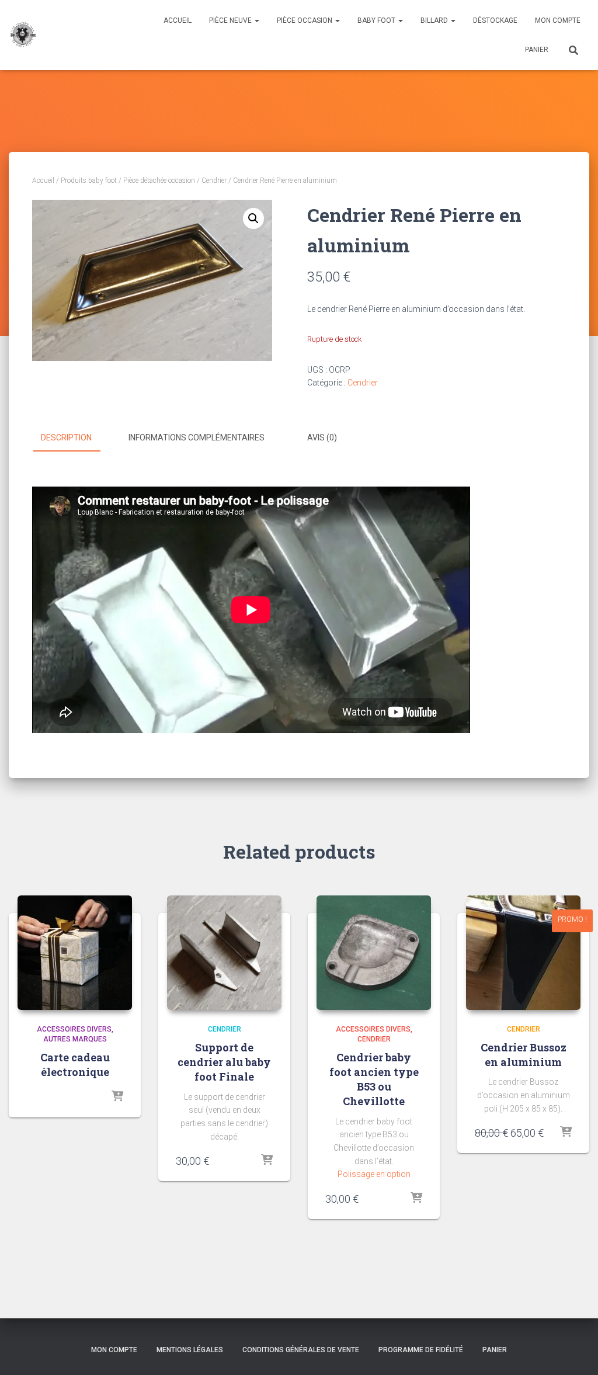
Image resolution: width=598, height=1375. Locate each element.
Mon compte (557, 20)
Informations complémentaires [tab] (196, 437)
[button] (253, 218)
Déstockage (495, 20)
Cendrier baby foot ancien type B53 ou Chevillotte (374, 1079)
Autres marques (75, 1039)
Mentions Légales (190, 1350)
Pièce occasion (305, 20)
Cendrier (214, 180)
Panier (536, 50)
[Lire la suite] (117, 1097)
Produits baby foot (89, 180)
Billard (435, 20)
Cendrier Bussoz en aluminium (523, 1054)
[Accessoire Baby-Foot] (22, 35)
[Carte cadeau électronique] (75, 952)
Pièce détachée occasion (159, 180)
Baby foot (377, 20)
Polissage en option (374, 1174)
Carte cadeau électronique (75, 1064)
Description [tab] (66, 437)
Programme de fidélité (420, 1350)
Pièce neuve (231, 20)
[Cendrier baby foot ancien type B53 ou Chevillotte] (374, 952)
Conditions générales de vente (300, 1350)
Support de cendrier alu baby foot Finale (224, 1062)
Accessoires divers (74, 1029)
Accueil (178, 20)
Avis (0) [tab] (322, 437)
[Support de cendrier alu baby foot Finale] (224, 952)
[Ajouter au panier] (566, 1132)
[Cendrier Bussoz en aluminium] (523, 952)
